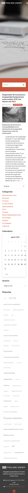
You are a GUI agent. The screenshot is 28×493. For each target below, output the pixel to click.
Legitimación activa (16, 391)
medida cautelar (16, 395)
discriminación (7, 340)
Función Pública (7, 204)
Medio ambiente (7, 206)
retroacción (6, 446)
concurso (6, 330)
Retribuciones (9, 435)
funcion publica (7, 367)
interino (6, 385)
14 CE (5, 298)
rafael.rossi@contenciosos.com (14, 486)
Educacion (5, 198)
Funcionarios (19, 362)
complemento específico (10, 325)
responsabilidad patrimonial (13, 429)
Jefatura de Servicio (17, 385)
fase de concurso (16, 345)
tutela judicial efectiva (10, 458)
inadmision (8, 379)
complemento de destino (9, 320)
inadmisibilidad (9, 373)
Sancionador (6, 218)
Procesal (5, 212)
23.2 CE (12, 298)
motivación (7, 401)
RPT (13, 446)
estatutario (6, 345)
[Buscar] (23, 85)
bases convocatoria (18, 309)
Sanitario (5, 220)
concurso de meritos (11, 335)
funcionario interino (9, 362)
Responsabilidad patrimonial (11, 215)
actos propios (7, 309)
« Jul (6, 274)
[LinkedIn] (14, 491)
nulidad (5, 406)
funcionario (8, 351)
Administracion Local (9, 195)
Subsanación (19, 452)
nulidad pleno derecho (14, 406)
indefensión (17, 379)
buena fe (6, 315)
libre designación (7, 395)
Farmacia (5, 201)
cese (12, 315)
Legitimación (6, 391)
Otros (4, 209)
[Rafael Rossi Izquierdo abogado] (11, 3)
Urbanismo (5, 226)
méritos (16, 401)
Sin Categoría (6, 223)
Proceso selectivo (13, 418)
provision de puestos (8, 424)
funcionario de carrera (11, 357)
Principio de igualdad (10, 412)
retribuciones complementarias (12, 440)
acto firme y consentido (12, 304)
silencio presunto (8, 452)
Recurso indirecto (18, 424)
